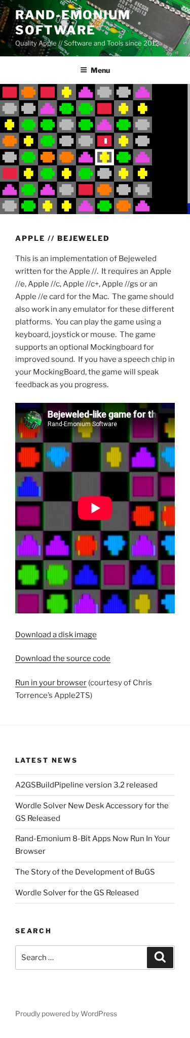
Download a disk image (56, 634)
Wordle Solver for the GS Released (77, 892)
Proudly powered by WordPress (66, 1013)
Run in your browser (51, 682)
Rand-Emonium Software (73, 22)
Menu (100, 70)
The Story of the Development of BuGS (85, 872)
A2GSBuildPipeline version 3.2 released (86, 785)
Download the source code (62, 658)
